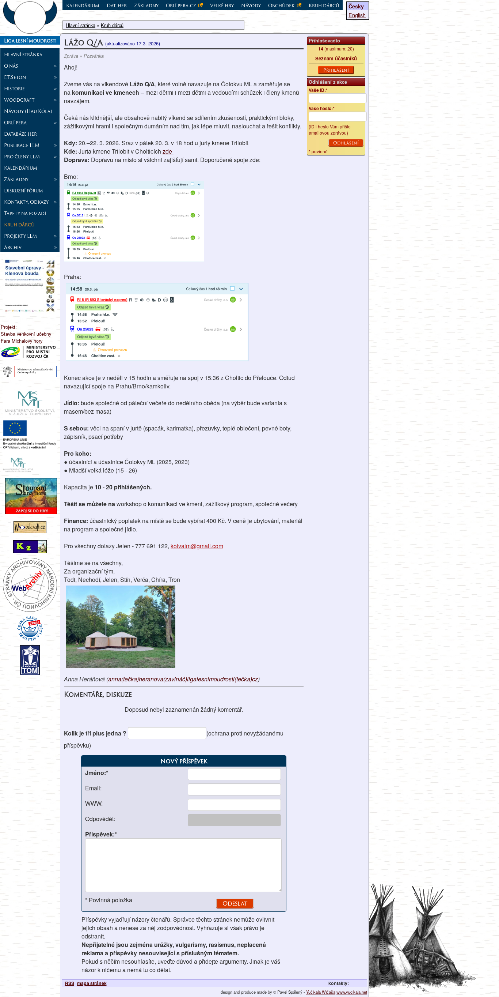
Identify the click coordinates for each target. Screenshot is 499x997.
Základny (146, 5)
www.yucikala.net (351, 992)
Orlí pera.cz (181, 5)
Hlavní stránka (23, 54)
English (357, 15)
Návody (251, 5)
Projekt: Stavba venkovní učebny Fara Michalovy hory (26, 333)
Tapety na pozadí (25, 213)
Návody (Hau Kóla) (28, 111)
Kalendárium (20, 168)
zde (168, 151)
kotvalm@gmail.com (197, 546)
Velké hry (222, 5)
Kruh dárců (19, 224)
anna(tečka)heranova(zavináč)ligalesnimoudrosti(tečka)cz (183, 679)
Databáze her (20, 134)
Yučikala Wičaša (320, 992)
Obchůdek (282, 5)
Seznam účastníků (336, 58)
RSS (69, 983)
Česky (356, 6)
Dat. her (117, 5)
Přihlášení (336, 70)
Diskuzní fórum (23, 190)
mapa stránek (92, 983)
